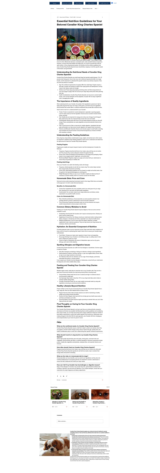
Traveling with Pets (60, 8)
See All (108, 386)
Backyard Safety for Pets (87, 8)
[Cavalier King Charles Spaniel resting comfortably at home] (80, 394)
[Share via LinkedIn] (63, 376)
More (96, 8)
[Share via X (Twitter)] (60, 376)
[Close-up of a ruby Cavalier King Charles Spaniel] (100, 394)
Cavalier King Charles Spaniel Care (73, 8)
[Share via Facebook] (57, 376)
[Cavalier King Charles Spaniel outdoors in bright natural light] (60, 394)
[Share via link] (66, 376)
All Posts (52, 8)
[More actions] (102, 17)
